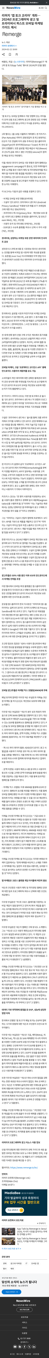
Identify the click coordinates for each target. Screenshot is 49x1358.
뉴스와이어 (19, 61)
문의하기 (24, 1342)
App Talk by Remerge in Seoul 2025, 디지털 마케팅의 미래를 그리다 (32, 1241)
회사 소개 (20, 1354)
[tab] (24, 1317)
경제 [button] (4, 1263)
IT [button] (26, 1263)
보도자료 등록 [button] (24, 1310)
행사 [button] (4, 1268)
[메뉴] (3, 8)
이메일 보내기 (8, 1184)
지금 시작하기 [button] (10, 1292)
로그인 (12, 1354)
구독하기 (42, 1223)
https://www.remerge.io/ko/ (24, 1167)
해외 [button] (12, 1268)
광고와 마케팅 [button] (16, 1263)
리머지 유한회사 (9, 46)
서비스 (24, 1322)
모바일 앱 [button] (35, 1263)
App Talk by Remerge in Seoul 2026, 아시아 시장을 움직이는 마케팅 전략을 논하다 (32, 1231)
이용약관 (28, 1354)
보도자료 (24, 1317)
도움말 (24, 1333)
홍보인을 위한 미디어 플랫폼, (24, 3)
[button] (3, 54)
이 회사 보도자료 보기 (11, 1248)
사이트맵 (36, 1354)
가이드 (24, 1328)
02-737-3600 (25, 1338)
